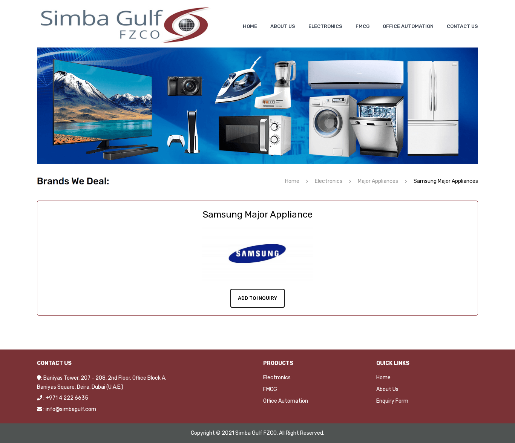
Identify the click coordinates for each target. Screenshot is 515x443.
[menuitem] (250, 26)
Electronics (328, 181)
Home (292, 181)
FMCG (270, 389)
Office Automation (285, 401)
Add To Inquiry (257, 298)
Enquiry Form (392, 401)
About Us (387, 389)
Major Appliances (378, 181)
